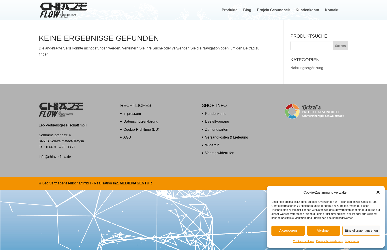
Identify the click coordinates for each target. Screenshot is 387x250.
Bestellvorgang (217, 121)
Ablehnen (323, 230)
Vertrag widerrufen (219, 153)
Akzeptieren (288, 230)
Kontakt (331, 10)
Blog (247, 10)
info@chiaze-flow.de (55, 157)
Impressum (352, 241)
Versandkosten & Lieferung (226, 137)
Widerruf (212, 145)
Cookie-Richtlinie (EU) (141, 129)
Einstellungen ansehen (361, 230)
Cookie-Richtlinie (303, 241)
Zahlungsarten (216, 129)
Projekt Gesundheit (273, 10)
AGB (127, 137)
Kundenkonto (307, 10)
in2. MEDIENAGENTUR (132, 183)
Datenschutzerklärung (329, 241)
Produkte (229, 10)
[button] (378, 192)
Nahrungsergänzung (306, 68)
